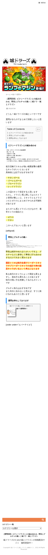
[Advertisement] (24, 31)
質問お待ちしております (18, 138)
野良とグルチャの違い (17, 135)
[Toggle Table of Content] (37, 129)
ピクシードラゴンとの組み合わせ (21, 133)
